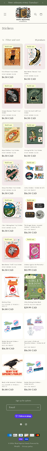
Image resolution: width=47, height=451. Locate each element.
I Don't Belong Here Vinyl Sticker (12, 225)
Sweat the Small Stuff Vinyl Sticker (32, 112)
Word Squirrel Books (22, 443)
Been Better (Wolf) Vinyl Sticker (12, 265)
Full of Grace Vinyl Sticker (10, 72)
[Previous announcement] (4, 2)
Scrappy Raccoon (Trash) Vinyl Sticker (11, 112)
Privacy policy (27, 446)
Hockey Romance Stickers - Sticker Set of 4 (10, 342)
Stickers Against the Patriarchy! (34, 265)
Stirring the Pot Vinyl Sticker (33, 150)
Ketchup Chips (6, 302)
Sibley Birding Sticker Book (32, 302)
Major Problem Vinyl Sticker (10, 150)
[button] (5, 14)
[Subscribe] (37, 407)
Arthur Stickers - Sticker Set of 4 (34, 188)
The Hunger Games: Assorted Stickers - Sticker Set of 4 (33, 226)
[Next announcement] (42, 2)
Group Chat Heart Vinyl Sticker (11, 188)
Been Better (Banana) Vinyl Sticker (32, 72)
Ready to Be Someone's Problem (12, 382)
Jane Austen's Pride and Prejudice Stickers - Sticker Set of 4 (34, 343)
